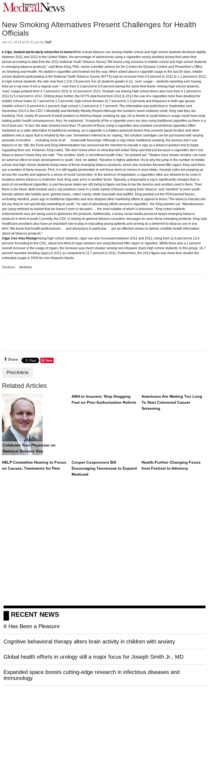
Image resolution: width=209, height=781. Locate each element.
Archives (25, 267)
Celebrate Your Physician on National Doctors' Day (29, 448)
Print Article (18, 372)
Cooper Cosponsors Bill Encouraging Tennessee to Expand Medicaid (104, 468)
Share (12, 359)
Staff (48, 42)
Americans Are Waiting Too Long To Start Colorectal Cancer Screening (172, 402)
